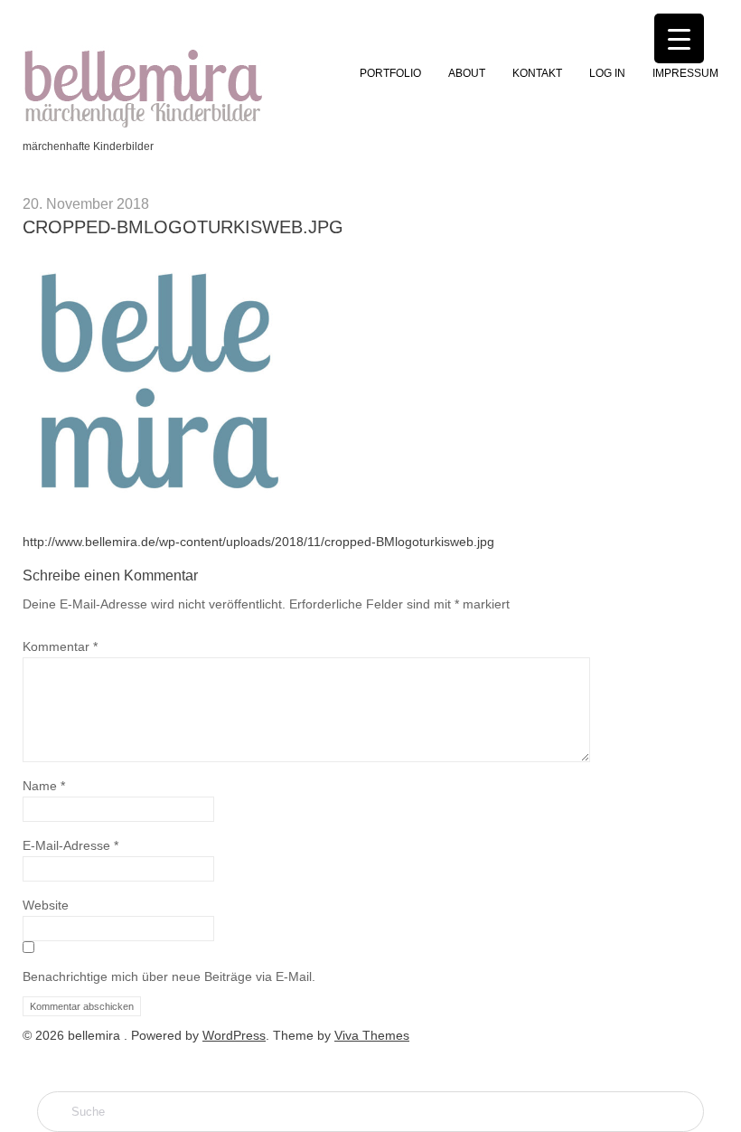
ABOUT (466, 73)
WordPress (234, 1035)
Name (44, 785)
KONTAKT (537, 73)
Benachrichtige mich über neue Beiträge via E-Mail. (169, 976)
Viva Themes (371, 1035)
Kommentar (60, 646)
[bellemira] (144, 125)
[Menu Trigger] (679, 38)
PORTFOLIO (390, 73)
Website (46, 905)
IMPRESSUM (685, 73)
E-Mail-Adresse (70, 845)
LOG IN (607, 73)
